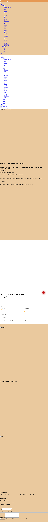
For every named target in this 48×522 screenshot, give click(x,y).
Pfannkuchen (4, 102)
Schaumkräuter (6, 86)
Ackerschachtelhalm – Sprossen (7, 59)
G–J (3, 68)
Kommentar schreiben (2, 517)
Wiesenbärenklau (6, 92)
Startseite (2, 56)
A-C (3, 58)
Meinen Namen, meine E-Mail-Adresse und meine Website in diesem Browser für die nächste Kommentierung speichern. (14, 518)
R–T (3, 82)
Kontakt (2, 104)
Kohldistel (5, 74)
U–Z (3, 89)
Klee (4, 83)
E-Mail (1, 508)
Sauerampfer (5, 84)
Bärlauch (5, 61)
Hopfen (5, 71)
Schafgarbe (5, 85)
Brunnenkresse (6, 62)
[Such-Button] (7, 108)
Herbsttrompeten (6, 70)
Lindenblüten (5, 76)
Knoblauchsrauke (6, 75)
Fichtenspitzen (5, 67)
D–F (3, 64)
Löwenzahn (5, 77)
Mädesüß (5, 78)
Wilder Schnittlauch (6, 96)
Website (1, 509)
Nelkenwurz (5, 80)
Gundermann (5, 69)
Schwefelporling (6, 87)
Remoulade (4, 101)
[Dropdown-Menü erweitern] (4, 58)
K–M (3, 73)
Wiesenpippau (5, 93)
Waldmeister (5, 91)
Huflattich (5, 72)
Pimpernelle (5, 81)
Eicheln (5, 66)
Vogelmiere (5, 90)
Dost (4, 65)
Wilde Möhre (5, 94)
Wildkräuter (2, 57)
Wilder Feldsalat (6, 95)
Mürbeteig (4, 99)
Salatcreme (4, 103)
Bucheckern (5, 63)
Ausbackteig (4, 97)
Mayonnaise (4, 100)
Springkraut (5, 88)
